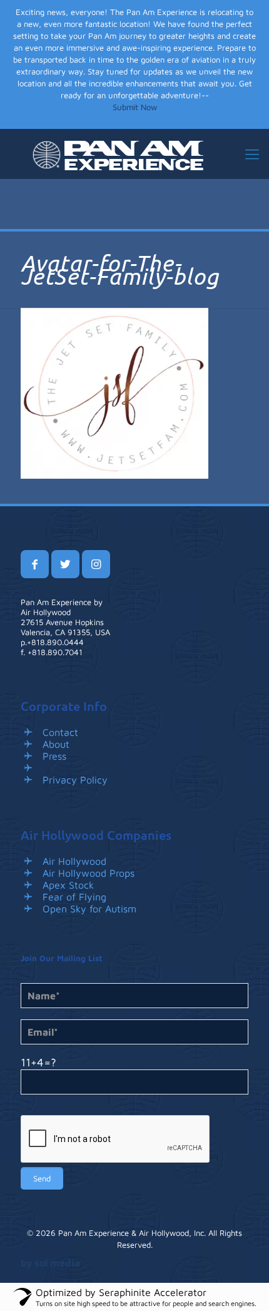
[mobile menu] (252, 154)
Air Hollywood (74, 861)
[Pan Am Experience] (134, 154)
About (56, 744)
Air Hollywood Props (88, 873)
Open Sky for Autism (89, 908)
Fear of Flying (74, 896)
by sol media (50, 1262)
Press (54, 756)
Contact (60, 732)
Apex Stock (68, 884)
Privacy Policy (75, 779)
